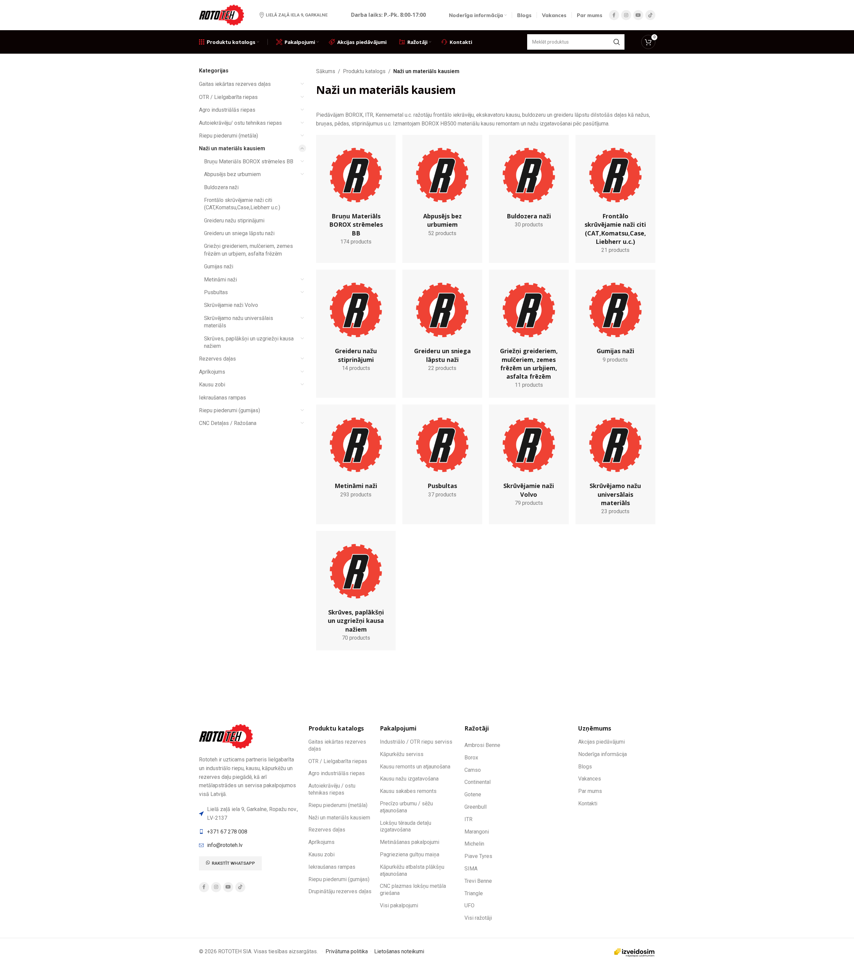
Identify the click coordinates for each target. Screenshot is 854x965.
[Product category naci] (356, 195)
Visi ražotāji (478, 918)
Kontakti (587, 803)
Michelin (474, 844)
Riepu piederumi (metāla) (228, 135)
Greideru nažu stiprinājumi (234, 220)
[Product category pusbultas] (442, 455)
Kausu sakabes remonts (408, 791)
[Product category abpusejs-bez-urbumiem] (442, 190)
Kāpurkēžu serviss (401, 754)
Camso (472, 770)
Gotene (472, 794)
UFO (469, 905)
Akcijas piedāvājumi (601, 742)
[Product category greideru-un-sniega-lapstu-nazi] (442, 325)
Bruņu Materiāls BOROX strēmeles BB (248, 161)
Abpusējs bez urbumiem (232, 174)
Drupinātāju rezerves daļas (339, 891)
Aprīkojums (212, 372)
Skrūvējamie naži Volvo (231, 305)
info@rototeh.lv (225, 845)
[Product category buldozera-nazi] (529, 186)
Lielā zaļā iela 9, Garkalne (297, 14)
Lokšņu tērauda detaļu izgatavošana (405, 826)
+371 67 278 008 (227, 831)
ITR (468, 819)
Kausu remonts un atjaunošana (415, 766)
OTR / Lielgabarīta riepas (228, 97)
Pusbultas (216, 292)
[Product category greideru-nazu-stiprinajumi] (356, 325)
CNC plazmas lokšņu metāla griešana (413, 889)
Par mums (590, 791)
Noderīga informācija (602, 754)
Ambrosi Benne (482, 745)
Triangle (473, 893)
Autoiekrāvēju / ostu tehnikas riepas (331, 789)
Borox (471, 757)
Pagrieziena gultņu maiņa (409, 854)
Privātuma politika (346, 951)
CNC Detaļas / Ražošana (227, 423)
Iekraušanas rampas (222, 397)
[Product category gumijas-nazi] (615, 320)
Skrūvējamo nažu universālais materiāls (238, 322)
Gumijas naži (218, 266)
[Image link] (227, 736)
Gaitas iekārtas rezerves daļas (235, 84)
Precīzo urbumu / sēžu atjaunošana (406, 807)
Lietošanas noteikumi (399, 951)
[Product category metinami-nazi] (356, 455)
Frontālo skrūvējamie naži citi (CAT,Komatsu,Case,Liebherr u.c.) (242, 204)
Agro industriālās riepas (227, 110)
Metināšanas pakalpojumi (409, 842)
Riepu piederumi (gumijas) (229, 410)
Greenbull (475, 807)
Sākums (325, 71)
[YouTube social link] (638, 15)
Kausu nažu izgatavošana (409, 778)
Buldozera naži (221, 187)
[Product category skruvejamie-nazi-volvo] (529, 460)
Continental (477, 782)
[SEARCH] (616, 42)
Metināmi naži (220, 279)
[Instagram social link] (626, 15)
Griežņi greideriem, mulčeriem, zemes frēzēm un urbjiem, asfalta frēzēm (248, 250)
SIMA (471, 868)
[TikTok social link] (650, 15)
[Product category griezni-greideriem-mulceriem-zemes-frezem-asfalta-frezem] (529, 333)
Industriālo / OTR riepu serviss (416, 742)
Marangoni (476, 831)
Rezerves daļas (217, 359)
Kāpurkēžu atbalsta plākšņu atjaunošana (412, 870)
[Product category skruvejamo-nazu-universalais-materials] (615, 464)
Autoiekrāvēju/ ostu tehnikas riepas (240, 123)
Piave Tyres (478, 856)
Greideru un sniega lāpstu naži (239, 233)
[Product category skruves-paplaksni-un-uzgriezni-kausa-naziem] (356, 591)
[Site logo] (222, 14)
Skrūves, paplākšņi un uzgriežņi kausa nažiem (249, 342)
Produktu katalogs (364, 71)
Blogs (585, 766)
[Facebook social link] (614, 15)
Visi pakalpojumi (399, 905)
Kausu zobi (212, 384)
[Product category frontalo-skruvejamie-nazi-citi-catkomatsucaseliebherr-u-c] (615, 199)
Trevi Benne (478, 881)
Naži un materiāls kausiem (232, 148)
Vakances (589, 778)
